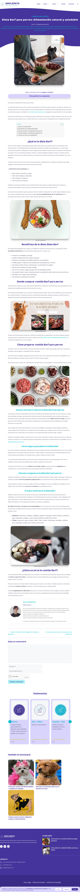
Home (38, 4)
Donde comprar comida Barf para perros (30, 131)
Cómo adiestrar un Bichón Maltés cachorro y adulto (64, 849)
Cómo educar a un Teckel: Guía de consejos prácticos (64, 840)
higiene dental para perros (16, 442)
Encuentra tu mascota (39, 96)
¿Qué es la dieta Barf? (24, 126)
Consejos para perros (40, 16)
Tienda (63, 4)
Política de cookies (29, 890)
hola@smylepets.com (8, 868)
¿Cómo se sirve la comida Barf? (27, 135)
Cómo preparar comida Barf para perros (30, 133)
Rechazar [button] (67, 889)
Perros (45, 4)
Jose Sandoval (29, 602)
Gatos (54, 4)
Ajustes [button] (58, 889)
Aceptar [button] (74, 889)
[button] (78, 4)
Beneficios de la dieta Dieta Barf (28, 129)
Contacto (71, 4)
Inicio (33, 24)
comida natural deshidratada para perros (54, 338)
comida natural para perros (37, 112)
